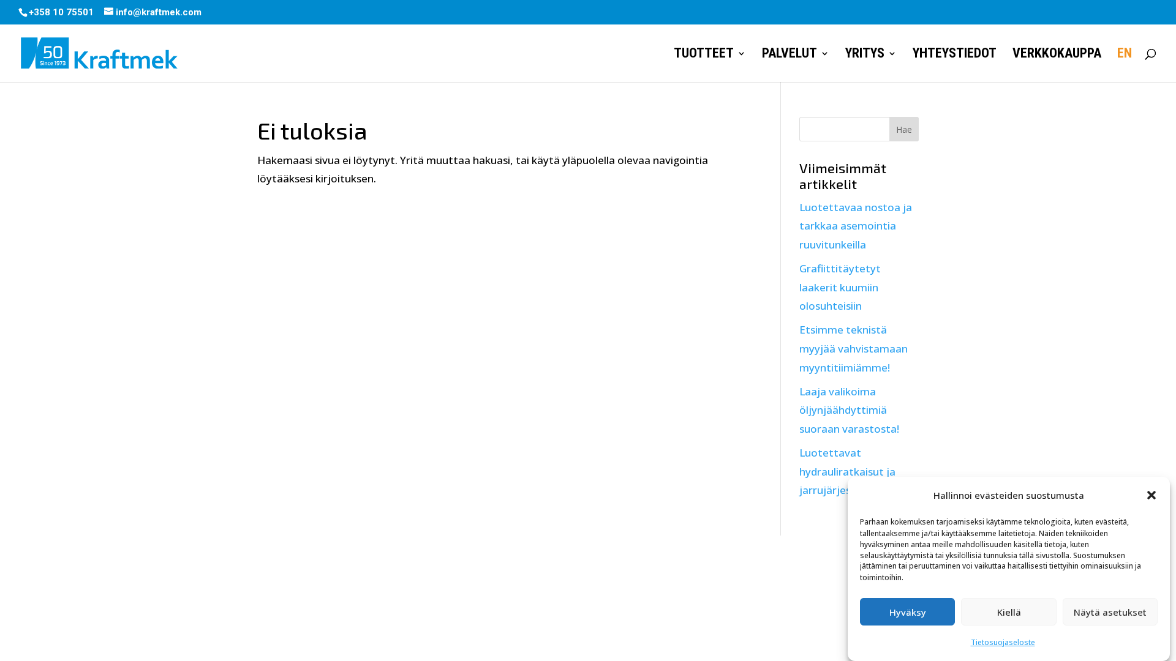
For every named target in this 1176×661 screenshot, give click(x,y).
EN (1124, 55)
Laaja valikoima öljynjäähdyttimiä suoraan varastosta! (849, 410)
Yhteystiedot (955, 55)
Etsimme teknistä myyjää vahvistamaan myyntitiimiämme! (853, 348)
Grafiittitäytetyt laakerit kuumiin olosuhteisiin (840, 287)
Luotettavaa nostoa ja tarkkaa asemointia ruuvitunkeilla (855, 226)
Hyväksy (907, 612)
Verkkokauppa (1056, 55)
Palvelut (789, 55)
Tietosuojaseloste (1003, 642)
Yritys (864, 55)
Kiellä (1009, 612)
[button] (1151, 495)
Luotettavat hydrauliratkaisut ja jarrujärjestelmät (847, 471)
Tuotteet (704, 55)
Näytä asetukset (1110, 612)
